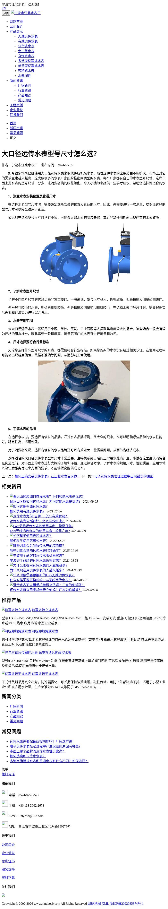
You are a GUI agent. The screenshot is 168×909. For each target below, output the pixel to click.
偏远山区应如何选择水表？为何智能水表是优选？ (46, 501)
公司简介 (16, 26)
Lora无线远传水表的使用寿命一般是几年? (40, 531)
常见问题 (24, 100)
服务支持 (8, 869)
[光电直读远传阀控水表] (20, 652)
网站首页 (16, 21)
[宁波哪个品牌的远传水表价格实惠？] (38, 555)
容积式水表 (26, 70)
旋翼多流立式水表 (45, 610)
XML (105, 903)
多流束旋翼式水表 (31, 61)
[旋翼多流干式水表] (16, 674)
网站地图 (94, 903)
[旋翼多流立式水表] (16, 610)
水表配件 (24, 75)
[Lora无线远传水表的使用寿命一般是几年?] (41, 526)
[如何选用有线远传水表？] (29, 506)
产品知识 (24, 95)
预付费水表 (26, 46)
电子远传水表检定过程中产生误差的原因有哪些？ (46, 746)
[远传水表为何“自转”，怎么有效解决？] (39, 516)
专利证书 (8, 861)
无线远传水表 (28, 36)
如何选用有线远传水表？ (28, 511)
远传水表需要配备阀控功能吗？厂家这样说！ (42, 741)
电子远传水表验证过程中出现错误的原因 (123, 476)
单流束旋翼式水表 (31, 66)
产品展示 (16, 31)
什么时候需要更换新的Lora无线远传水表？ (41, 580)
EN (4, 8)
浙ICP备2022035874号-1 (127, 903)
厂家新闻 (24, 85)
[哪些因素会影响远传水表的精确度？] (38, 545)
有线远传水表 (28, 41)
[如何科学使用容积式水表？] (31, 536)
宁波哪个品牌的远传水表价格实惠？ (36, 560)
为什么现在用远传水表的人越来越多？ (38, 570)
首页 (13, 123)
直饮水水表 (26, 56)
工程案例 (16, 105)
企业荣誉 (16, 110)
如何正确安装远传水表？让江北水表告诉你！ (47, 476)
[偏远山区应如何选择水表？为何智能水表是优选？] (47, 496)
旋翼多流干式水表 (45, 674)
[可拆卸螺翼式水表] (16, 631)
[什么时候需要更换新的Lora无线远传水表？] (42, 575)
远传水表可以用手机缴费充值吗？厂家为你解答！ (46, 590)
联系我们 (16, 115)
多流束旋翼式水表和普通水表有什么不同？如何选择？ (49, 761)
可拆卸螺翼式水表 (45, 631)
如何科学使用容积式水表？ (29, 541)
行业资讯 (24, 90)
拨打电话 (8, 774)
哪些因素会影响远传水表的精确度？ (36, 550)
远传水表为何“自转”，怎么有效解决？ (37, 521)
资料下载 (8, 877)
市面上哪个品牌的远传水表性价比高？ (38, 751)
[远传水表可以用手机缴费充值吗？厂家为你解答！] (47, 585)
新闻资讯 (16, 80)
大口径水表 (26, 51)
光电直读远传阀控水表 (55, 652)
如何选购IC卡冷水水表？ (28, 756)
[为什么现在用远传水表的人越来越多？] (39, 565)
